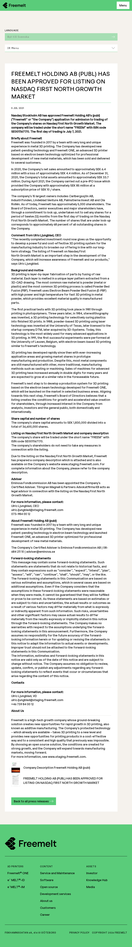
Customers (48, 907)
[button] (33, 801)
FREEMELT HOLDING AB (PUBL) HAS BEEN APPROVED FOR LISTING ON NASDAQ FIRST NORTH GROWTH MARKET (63, 780)
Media (90, 887)
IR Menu (13, 48)
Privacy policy (79, 932)
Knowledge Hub (97, 880)
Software (46, 880)
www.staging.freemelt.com (80, 464)
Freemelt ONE (17, 873)
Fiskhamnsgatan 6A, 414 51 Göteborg (30, 932)
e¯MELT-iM (16, 887)
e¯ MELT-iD (16, 880)
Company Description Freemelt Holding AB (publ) (56, 767)
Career (45, 914)
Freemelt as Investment (28, 58)
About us (46, 901)
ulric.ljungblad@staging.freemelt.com (37, 510)
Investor (92, 873)
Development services (55, 894)
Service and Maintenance (57, 873)
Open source (49, 887)
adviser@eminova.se (40, 551)
